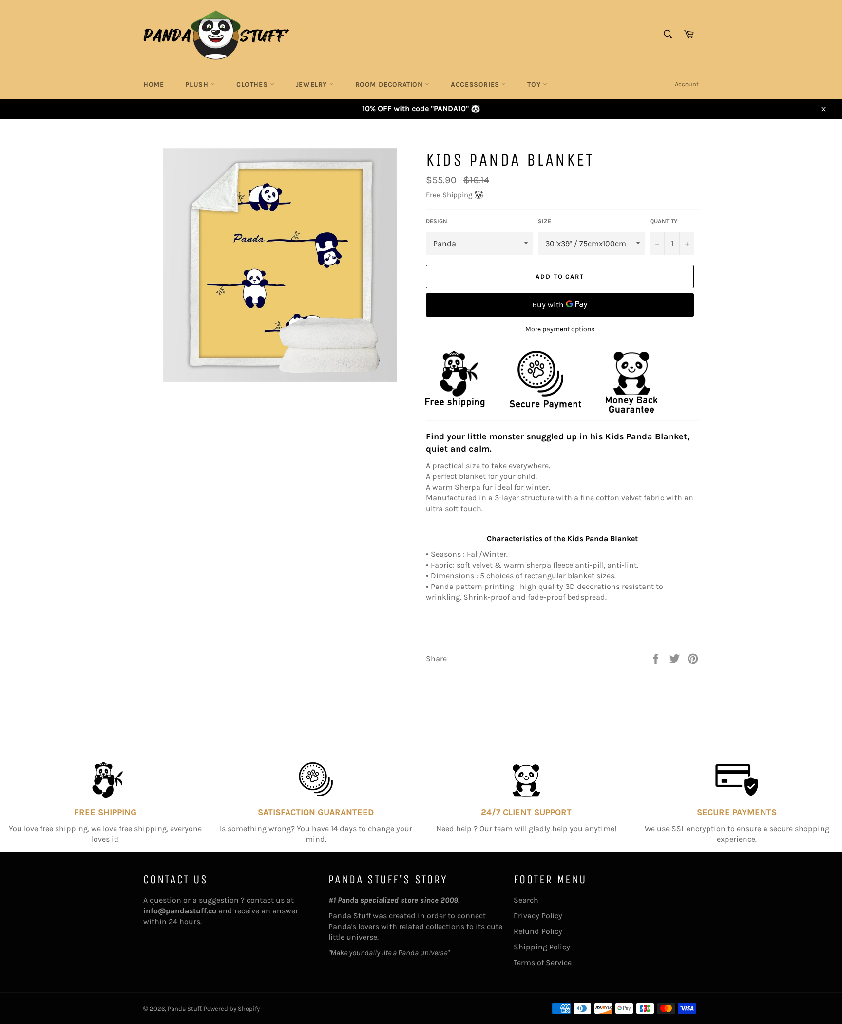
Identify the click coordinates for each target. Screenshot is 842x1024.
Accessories (476, 84)
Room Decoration (390, 84)
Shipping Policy (542, 946)
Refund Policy (538, 931)
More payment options (559, 329)
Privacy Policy (538, 915)
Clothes (253, 84)
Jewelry (312, 84)
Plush (197, 84)
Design (436, 221)
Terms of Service (543, 962)
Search (526, 900)
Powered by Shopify (232, 1008)
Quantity (663, 221)
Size (544, 221)
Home (153, 84)
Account (687, 84)
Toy (534, 84)
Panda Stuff (184, 1008)
